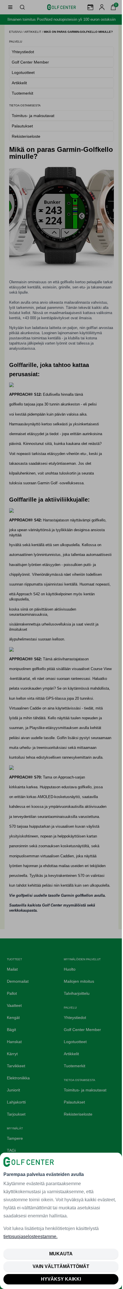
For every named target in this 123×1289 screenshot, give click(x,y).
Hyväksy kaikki (61, 1279)
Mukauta (61, 1253)
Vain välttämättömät (61, 1266)
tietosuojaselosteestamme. (30, 1236)
